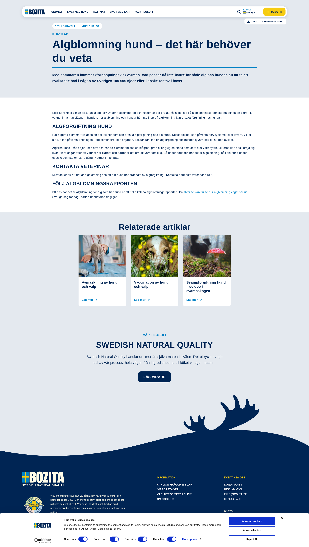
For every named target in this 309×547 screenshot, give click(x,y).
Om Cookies (165, 499)
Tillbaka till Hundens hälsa (78, 26)
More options (189, 539)
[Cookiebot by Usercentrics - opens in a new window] (43, 540)
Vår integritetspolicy (174, 494)
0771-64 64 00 (232, 499)
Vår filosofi (144, 11)
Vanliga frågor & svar (174, 484)
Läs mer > (90, 299)
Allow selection (252, 530)
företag (70, 495)
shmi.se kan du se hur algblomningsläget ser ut (215, 192)
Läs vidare (154, 377)
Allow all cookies (252, 521)
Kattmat (99, 11)
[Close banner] (282, 518)
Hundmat (56, 11)
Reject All (252, 539)
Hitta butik (274, 11)
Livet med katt (120, 11)
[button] (239, 12)
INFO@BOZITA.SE (235, 494)
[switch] (114, 539)
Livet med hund (78, 11)
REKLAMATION (233, 489)
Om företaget (167, 489)
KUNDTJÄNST (233, 484)
